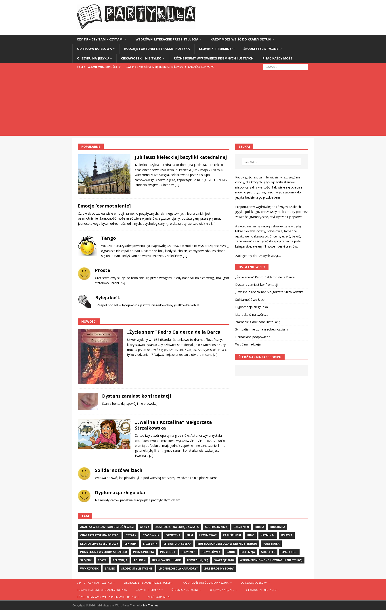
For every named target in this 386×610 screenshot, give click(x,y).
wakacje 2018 (224, 560)
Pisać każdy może (277, 58)
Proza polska (143, 552)
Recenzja (248, 552)
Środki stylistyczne (260, 49)
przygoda (167, 552)
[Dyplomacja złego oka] (84, 496)
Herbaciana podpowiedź (252, 337)
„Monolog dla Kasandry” (178, 568)
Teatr (102, 560)
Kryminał (268, 535)
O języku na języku (93, 58)
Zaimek (110, 568)
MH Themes (150, 605)
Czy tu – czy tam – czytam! (100, 39)
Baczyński (241, 527)
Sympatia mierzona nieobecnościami (261, 329)
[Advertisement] (193, 104)
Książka (286, 535)
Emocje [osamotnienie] (104, 206)
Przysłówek (211, 552)
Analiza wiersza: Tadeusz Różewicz (107, 527)
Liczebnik (150, 544)
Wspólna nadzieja (248, 344)
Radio (231, 552)
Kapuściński (232, 535)
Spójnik (86, 560)
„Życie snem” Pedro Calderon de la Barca (173, 332)
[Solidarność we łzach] (84, 473)
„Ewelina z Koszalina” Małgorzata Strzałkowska (173, 425)
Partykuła (271, 544)
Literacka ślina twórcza (251, 314)
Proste (102, 270)
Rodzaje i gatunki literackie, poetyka (157, 49)
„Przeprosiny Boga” (219, 568)
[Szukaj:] (285, 66)
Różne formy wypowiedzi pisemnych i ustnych (213, 58)
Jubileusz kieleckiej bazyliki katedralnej (181, 157)
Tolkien (140, 560)
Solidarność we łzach (119, 470)
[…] (177, 185)
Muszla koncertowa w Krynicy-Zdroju (227, 544)
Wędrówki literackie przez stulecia (167, 39)
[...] (215, 354)
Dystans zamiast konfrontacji (136, 396)
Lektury (130, 544)
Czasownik (151, 535)
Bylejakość (107, 297)
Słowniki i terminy (215, 49)
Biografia (277, 527)
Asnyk (144, 527)
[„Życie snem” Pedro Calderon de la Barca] (100, 356)
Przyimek (188, 552)
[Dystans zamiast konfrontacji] (88, 401)
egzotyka (173, 535)
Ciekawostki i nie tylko (141, 58)
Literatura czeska (177, 544)
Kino (250, 535)
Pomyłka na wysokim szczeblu (103, 552)
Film (190, 535)
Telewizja (120, 560)
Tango (108, 238)
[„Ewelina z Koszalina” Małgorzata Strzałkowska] (104, 434)
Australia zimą (216, 527)
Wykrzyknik (89, 568)
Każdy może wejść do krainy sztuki (241, 39)
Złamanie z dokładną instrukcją (257, 322)
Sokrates (268, 552)
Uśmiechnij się (197, 560)
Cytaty (131, 535)
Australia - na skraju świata (177, 527)
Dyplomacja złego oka (120, 492)
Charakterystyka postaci (99, 535)
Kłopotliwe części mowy (99, 544)
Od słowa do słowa (94, 49)
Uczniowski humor (166, 560)
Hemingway (208, 535)
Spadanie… (289, 552)
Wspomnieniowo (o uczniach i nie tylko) (271, 560)
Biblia (259, 527)
